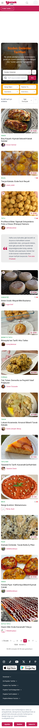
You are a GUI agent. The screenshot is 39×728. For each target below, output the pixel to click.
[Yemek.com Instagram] (4, 662)
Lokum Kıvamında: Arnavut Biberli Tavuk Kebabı (19, 423)
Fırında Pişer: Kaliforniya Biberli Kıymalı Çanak (18, 586)
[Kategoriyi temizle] (34, 72)
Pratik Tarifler (6, 8)
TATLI (3, 218)
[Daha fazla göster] (19, 65)
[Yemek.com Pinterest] (35, 662)
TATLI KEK (4, 461)
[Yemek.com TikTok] (10, 662)
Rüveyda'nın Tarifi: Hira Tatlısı (14, 340)
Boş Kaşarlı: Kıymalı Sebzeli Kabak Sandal (16, 139)
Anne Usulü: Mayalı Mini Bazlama (16, 300)
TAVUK (3, 419)
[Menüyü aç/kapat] (2, 3)
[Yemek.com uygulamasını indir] (10, 667)
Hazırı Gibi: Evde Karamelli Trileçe (16, 627)
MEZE (3, 502)
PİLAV (3, 542)
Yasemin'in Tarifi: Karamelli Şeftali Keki (18, 465)
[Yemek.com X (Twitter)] (24, 662)
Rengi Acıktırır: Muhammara (13, 505)
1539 (16, 645)
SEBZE (3, 135)
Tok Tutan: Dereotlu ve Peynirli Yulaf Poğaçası (17, 381)
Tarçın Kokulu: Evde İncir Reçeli (15, 181)
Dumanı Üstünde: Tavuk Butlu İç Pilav (18, 545)
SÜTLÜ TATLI (6, 624)
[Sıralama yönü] (36, 99)
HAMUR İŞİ (5, 297)
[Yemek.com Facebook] (29, 662)
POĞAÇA (4, 377)
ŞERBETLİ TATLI (6, 337)
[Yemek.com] (11, 3)
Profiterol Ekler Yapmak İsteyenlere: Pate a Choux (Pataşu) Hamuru (17, 222)
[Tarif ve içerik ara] (27, 3)
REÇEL (3, 178)
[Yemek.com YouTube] (16, 662)
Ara (32, 78)
